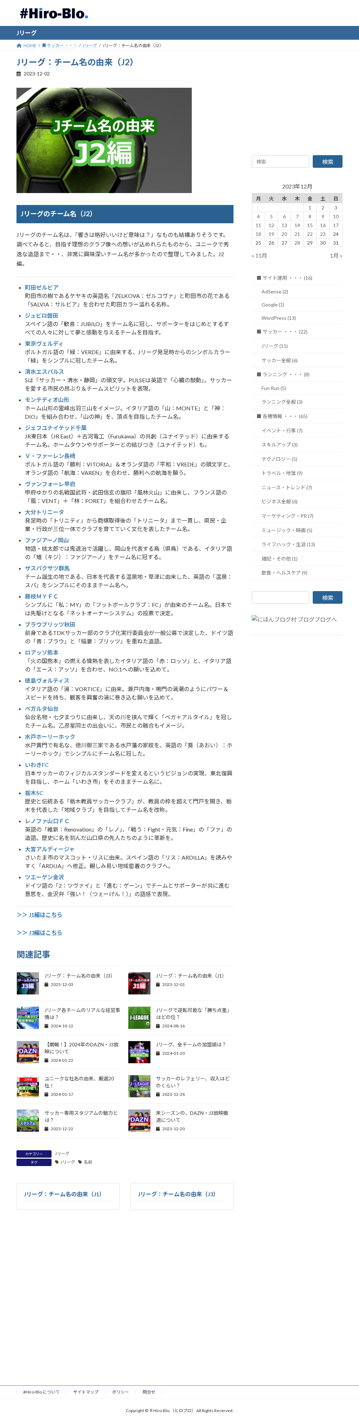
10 (336, 216)
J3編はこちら (45, 932)
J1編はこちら (45, 914)
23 (323, 234)
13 (284, 225)
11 (258, 225)
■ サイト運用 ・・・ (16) (284, 278)
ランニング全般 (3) (282, 402)
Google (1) (273, 304)
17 (336, 225)
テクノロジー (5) (279, 459)
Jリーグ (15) (275, 346)
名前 (88, 1162)
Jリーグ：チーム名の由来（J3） (80, 976)
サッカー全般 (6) (280, 360)
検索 (327, 161)
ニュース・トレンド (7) (287, 487)
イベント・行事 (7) (282, 430)
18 (258, 234)
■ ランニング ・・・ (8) (283, 374)
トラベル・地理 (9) (282, 473)
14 (297, 225)
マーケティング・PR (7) (287, 516)
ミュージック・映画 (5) (287, 530)
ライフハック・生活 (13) (288, 544)
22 (310, 234)
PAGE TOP (344, 1373)
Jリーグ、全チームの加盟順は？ (191, 1044)
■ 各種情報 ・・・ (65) (282, 416)
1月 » (336, 255)
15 (310, 225)
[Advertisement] (297, 100)
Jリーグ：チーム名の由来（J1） (191, 976)
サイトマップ (86, 1392)
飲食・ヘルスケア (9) (284, 573)
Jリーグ (62, 1153)
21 (297, 234)
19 (271, 234)
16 (323, 225)
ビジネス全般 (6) (280, 501)
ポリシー (120, 1392)
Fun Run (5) (274, 388)
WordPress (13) (279, 317)
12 (271, 225)
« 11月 (259, 255)
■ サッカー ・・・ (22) (282, 332)
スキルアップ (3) (280, 445)
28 (297, 242)
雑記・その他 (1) (280, 558)
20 (284, 234)
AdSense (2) (275, 291)
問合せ (149, 1392)
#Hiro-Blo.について (41, 1392)
